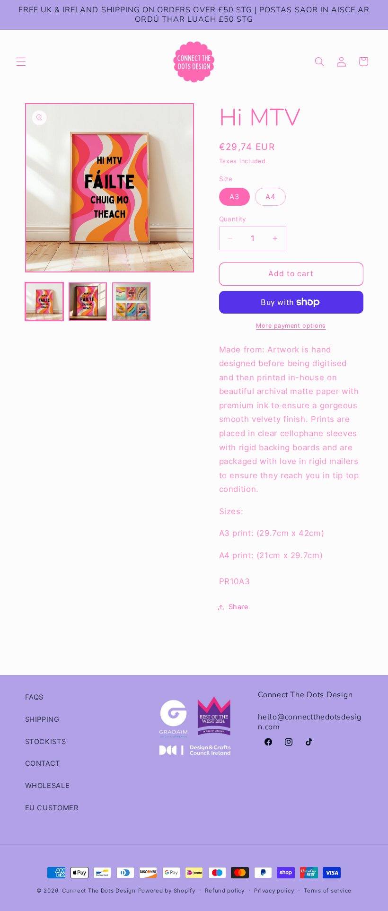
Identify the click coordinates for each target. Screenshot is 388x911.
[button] (21, 61)
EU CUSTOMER (52, 808)
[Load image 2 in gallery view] (88, 301)
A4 (270, 197)
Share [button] (239, 607)
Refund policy (225, 890)
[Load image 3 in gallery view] (131, 301)
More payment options (291, 325)
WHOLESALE (47, 785)
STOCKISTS (45, 741)
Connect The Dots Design (99, 890)
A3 (234, 197)
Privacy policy (274, 890)
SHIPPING (42, 719)
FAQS (34, 697)
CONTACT (42, 763)
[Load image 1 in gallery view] (44, 301)
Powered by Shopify (166, 890)
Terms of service (328, 890)
